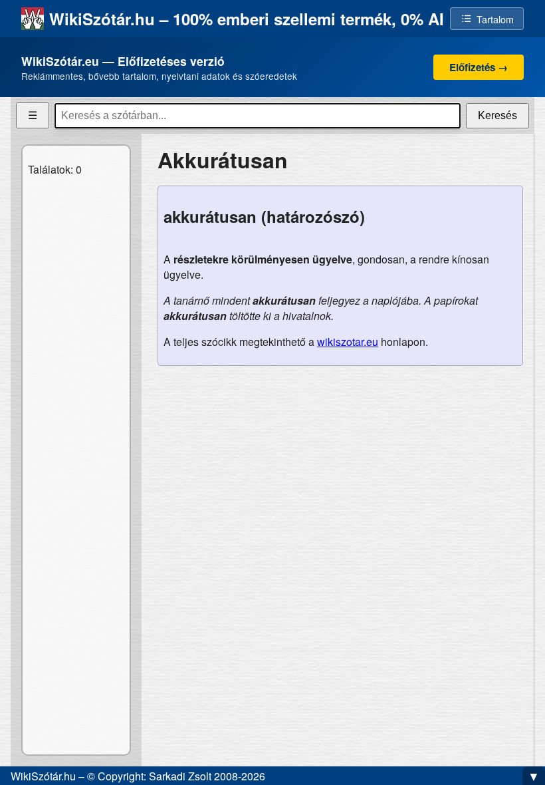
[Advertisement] (340, 470)
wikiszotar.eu (347, 341)
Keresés (497, 115)
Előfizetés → (478, 67)
